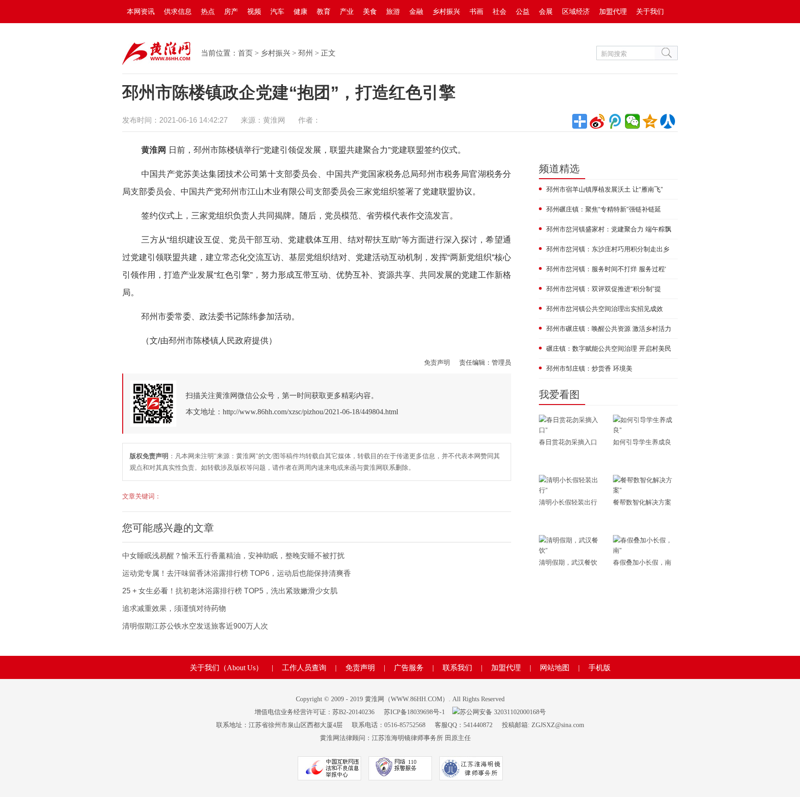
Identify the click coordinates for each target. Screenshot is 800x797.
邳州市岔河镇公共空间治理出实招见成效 (604, 308)
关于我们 (650, 11)
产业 (347, 11)
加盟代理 (613, 11)
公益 (523, 11)
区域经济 (576, 11)
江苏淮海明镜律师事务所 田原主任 (421, 738)
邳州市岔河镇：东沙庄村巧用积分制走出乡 (607, 249)
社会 (499, 11)
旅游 (393, 11)
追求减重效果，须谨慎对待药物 (174, 608)
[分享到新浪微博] (597, 121)
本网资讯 (141, 11)
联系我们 (457, 668)
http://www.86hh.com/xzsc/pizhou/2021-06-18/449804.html (310, 412)
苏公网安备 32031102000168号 (503, 712)
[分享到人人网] (667, 121)
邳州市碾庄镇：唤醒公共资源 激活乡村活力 (608, 328)
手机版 (599, 668)
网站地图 (554, 668)
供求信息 (178, 11)
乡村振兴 (446, 11)
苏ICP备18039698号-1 (414, 712)
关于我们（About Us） (226, 668)
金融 (416, 11)
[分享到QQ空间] (650, 121)
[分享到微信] (632, 121)
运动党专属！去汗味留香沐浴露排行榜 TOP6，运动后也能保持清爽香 (236, 573)
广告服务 (409, 668)
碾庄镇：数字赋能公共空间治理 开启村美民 (608, 348)
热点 (208, 11)
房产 (231, 11)
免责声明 (437, 362)
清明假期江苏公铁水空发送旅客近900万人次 (195, 626)
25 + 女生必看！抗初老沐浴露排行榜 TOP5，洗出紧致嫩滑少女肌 (230, 591)
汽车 (277, 11)
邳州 (305, 53)
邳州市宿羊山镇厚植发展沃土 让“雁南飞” (604, 189)
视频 (254, 11)
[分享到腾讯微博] (614, 121)
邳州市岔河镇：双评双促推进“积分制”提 (603, 289)
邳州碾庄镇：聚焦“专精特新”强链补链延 (603, 209)
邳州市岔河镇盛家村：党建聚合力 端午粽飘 (608, 229)
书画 (476, 11)
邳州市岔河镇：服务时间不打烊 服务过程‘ (606, 269)
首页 (245, 53)
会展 (546, 11)
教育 (324, 11)
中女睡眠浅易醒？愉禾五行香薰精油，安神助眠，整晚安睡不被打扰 (233, 556)
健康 (300, 11)
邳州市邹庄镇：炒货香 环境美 (589, 368)
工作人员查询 (304, 668)
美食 (370, 11)
